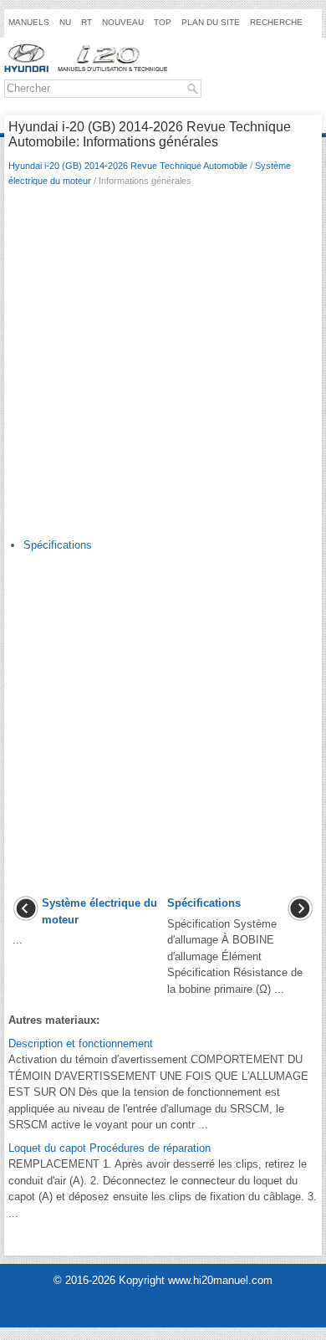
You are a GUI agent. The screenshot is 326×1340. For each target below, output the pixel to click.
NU (65, 22)
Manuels (28, 22)
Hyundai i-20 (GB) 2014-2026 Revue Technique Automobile (127, 166)
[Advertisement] (163, 366)
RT (86, 22)
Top (162, 22)
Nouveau (123, 22)
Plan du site (210, 22)
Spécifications (57, 545)
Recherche (276, 22)
